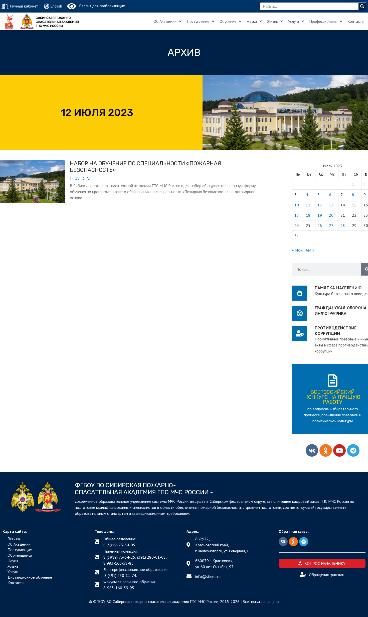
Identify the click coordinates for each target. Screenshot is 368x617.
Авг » (310, 250)
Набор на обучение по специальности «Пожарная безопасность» (145, 166)
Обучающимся (20, 555)
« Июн (297, 250)
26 (319, 225)
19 (319, 215)
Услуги (293, 21)
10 (296, 204)
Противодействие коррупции (335, 330)
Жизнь (272, 21)
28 (342, 225)
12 (319, 204)
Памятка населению (338, 288)
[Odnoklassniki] (325, 450)
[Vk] (312, 450)
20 (331, 215)
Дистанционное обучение (30, 577)
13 (331, 204)
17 (296, 215)
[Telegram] (353, 450)
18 (308, 215)
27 (331, 225)
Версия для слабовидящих (100, 5)
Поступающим (20, 549)
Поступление (198, 21)
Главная (14, 538)
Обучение (228, 21)
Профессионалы (323, 21)
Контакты (355, 21)
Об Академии (164, 21)
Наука (252, 21)
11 (308, 204)
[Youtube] (339, 450)
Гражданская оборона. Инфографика (341, 310)
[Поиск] (362, 6)
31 (296, 235)
